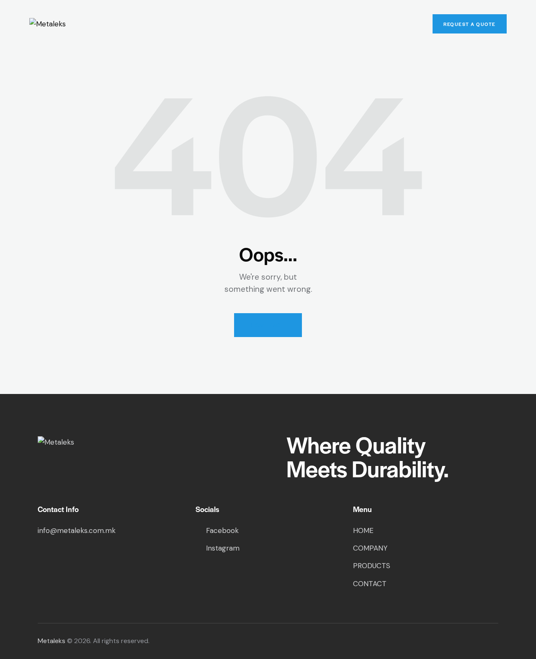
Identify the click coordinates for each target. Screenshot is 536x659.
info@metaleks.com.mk (77, 530)
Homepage (268, 325)
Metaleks (51, 640)
